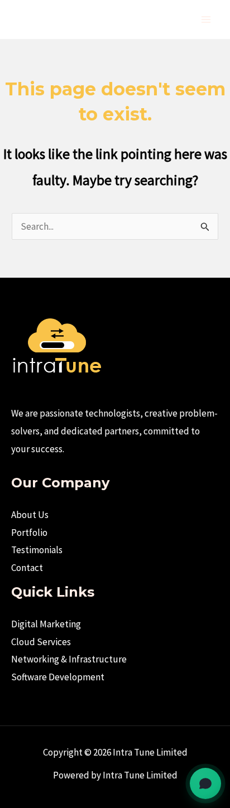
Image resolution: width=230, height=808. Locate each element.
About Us (30, 515)
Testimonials (37, 550)
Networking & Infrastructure (69, 659)
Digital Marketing (46, 624)
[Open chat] (205, 783)
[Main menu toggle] (206, 19)
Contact (27, 568)
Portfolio (29, 532)
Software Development (57, 677)
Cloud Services (41, 642)
